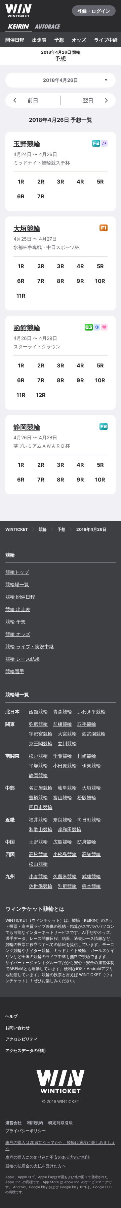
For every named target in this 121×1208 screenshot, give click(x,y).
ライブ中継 (106, 40)
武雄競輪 (91, 876)
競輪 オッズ (17, 634)
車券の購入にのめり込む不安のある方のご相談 (47, 1157)
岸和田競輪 (69, 829)
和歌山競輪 (40, 829)
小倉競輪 (38, 876)
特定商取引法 (60, 1122)
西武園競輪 (94, 734)
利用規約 (35, 1122)
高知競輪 (91, 854)
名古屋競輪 (40, 788)
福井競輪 (38, 819)
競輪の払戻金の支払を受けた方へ (35, 1165)
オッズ (79, 40)
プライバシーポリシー (25, 1130)
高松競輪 (38, 854)
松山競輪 (38, 864)
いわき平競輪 (91, 711)
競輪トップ (17, 572)
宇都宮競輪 (40, 734)
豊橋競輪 (38, 797)
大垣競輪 (26, 228)
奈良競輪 (62, 819)
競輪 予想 (15, 621)
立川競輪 (67, 743)
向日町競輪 (89, 819)
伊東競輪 (91, 765)
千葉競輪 (62, 756)
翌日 (88, 100)
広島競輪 (62, 842)
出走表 (39, 40)
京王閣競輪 (40, 743)
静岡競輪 (26, 427)
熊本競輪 (91, 886)
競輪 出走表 (17, 609)
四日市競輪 (40, 807)
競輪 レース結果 (22, 659)
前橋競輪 (62, 724)
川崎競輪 (86, 756)
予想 (59, 40)
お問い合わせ (17, 1027)
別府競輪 (67, 886)
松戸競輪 (38, 756)
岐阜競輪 (67, 788)
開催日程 (14, 40)
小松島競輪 (65, 854)
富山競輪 (62, 797)
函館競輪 (26, 328)
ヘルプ (11, 1016)
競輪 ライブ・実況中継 (29, 646)
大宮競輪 (67, 734)
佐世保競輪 (40, 886)
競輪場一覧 (17, 584)
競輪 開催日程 (20, 597)
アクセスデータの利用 (25, 1050)
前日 (33, 100)
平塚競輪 (38, 765)
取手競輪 (86, 724)
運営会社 (13, 1122)
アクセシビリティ (21, 1039)
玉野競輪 (26, 144)
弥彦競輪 (38, 724)
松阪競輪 (86, 797)
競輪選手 (14, 671)
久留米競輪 (65, 876)
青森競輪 (62, 711)
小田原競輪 (65, 765)
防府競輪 (86, 842)
